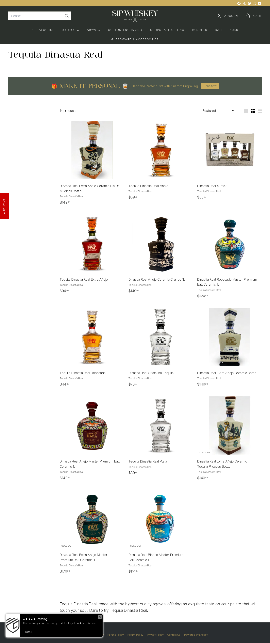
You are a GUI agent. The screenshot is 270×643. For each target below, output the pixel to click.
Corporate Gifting (167, 30)
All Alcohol (43, 30)
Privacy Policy (155, 634)
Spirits (69, 30)
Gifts (92, 30)
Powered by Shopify (196, 634)
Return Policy (135, 634)
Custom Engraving (125, 30)
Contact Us (173, 634)
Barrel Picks (226, 30)
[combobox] (39, 15)
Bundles (199, 30)
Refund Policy (116, 634)
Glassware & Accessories (135, 39)
